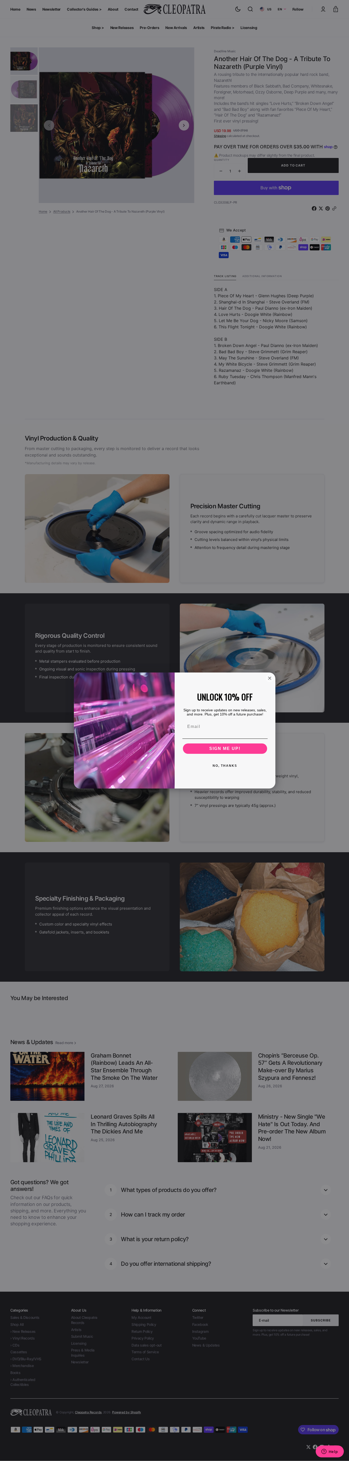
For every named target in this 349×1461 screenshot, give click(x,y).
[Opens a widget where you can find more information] (329, 1451)
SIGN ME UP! (225, 748)
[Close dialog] (270, 678)
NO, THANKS (225, 766)
